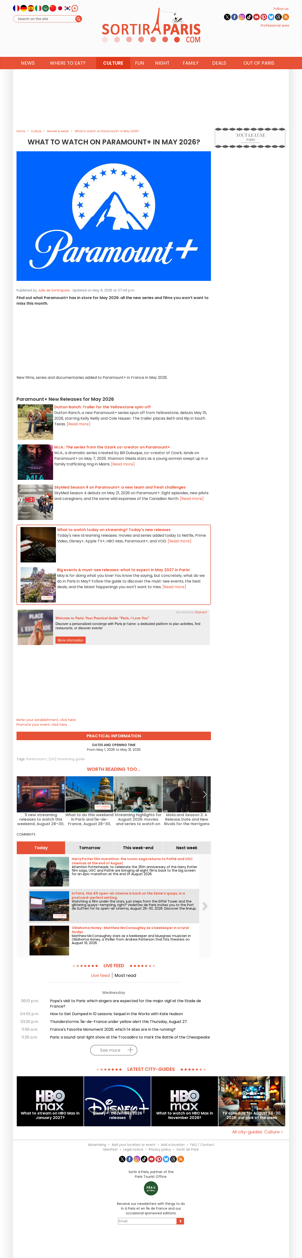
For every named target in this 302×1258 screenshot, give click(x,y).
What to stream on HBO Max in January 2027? (50, 1115)
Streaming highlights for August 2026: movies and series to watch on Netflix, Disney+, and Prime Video (138, 819)
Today (41, 848)
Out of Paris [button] (258, 63)
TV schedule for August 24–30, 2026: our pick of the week (251, 1115)
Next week (186, 848)
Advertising (97, 1144)
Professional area (275, 25)
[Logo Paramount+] (114, 215)
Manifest (110, 1149)
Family (191, 63)
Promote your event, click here (42, 724)
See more (110, 1050)
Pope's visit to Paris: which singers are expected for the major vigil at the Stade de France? (125, 1003)
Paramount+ (36, 759)
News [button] (28, 63)
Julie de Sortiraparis (54, 290)
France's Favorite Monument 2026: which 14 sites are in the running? (113, 1029)
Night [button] (162, 63)
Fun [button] (139, 63)
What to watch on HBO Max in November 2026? (184, 1115)
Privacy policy (160, 1149)
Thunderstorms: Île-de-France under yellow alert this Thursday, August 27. (119, 1021)
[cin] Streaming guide (67, 759)
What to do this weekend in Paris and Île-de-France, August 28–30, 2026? (89, 819)
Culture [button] (113, 63)
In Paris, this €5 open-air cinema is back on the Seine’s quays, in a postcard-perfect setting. (128, 895)
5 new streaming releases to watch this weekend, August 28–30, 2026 (40, 819)
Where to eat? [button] (67, 63)
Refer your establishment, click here (46, 720)
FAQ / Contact (202, 1144)
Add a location (173, 1144)
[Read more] (78, 424)
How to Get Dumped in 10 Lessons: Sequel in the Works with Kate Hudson (116, 1014)
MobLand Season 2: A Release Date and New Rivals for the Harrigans (187, 819)
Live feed (100, 975)
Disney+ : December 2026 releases (117, 1115)
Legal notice (133, 1149)
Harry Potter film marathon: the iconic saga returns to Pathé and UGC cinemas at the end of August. (132, 861)
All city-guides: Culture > (257, 1132)
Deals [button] (219, 63)
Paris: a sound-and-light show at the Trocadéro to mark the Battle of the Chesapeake (130, 1037)
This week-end (138, 848)
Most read (125, 975)
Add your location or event (133, 1144)
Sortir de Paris (187, 1149)
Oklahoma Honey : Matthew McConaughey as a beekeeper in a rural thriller (130, 929)
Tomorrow (89, 848)
